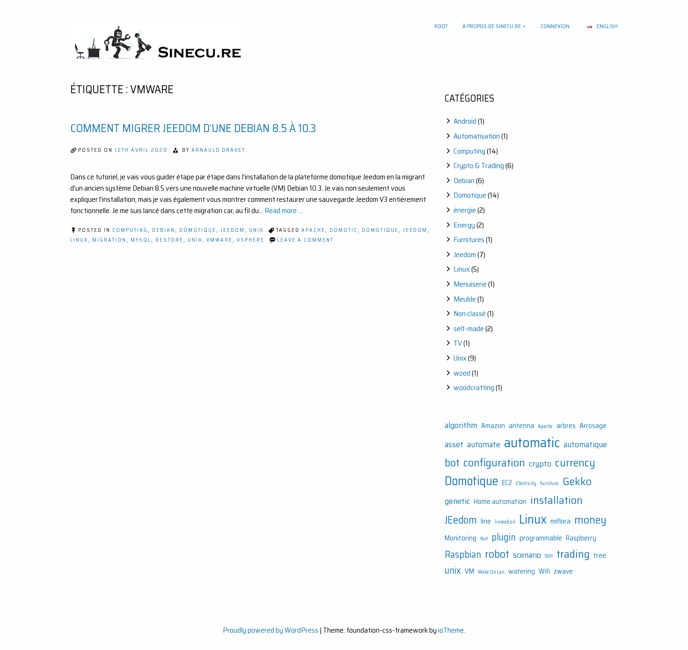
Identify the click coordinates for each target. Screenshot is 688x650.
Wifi (544, 571)
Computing (130, 230)
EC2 (507, 483)
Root (440, 26)
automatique (585, 444)
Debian (163, 230)
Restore (169, 240)
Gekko (577, 481)
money (590, 519)
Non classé (470, 313)
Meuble (465, 299)
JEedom (415, 230)
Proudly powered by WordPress (270, 630)
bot (452, 462)
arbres (566, 426)
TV (458, 343)
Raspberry (581, 538)
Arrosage (593, 426)
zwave (563, 571)
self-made (469, 328)
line (486, 521)
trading (573, 553)
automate (483, 444)
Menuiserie (470, 284)
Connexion (555, 26)
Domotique (197, 230)
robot (497, 553)
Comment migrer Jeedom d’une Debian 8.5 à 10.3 (193, 128)
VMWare (219, 240)
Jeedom (232, 230)
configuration (494, 462)
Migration (109, 240)
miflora (560, 521)
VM (469, 571)
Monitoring (460, 538)
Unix (256, 230)
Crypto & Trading (479, 165)
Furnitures (469, 239)
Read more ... (283, 210)
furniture (549, 484)
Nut (484, 539)
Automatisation (477, 136)
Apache (313, 230)
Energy (464, 225)
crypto (540, 463)
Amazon (493, 426)
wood (462, 373)
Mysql (141, 240)
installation (556, 500)
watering (521, 571)
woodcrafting (474, 387)
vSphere (250, 240)
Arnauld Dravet (218, 150)
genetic (457, 501)
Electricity (526, 484)
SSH (549, 556)
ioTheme (451, 630)
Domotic (343, 230)
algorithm (461, 425)
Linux (79, 240)
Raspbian (463, 554)
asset (454, 444)
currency (575, 462)
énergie (465, 210)
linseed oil (505, 522)
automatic (532, 442)
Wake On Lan (491, 572)
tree (599, 555)
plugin (503, 537)
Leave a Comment (305, 240)
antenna (521, 426)
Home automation (500, 501)
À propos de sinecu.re (491, 26)
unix (195, 240)
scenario (527, 554)
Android (465, 121)
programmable (541, 538)
